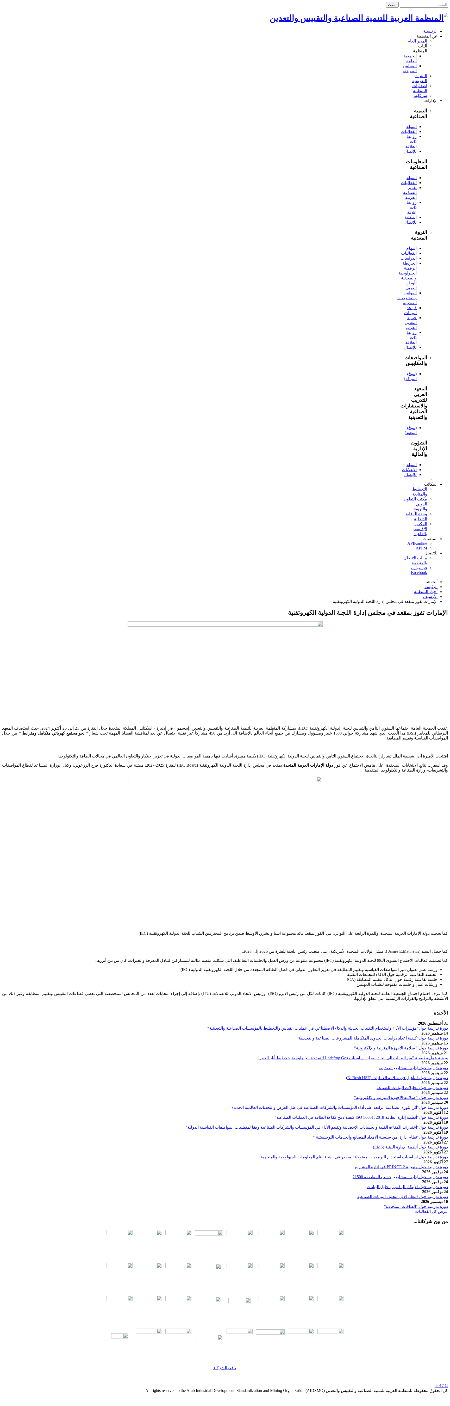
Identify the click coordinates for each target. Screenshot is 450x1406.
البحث (392, 5)
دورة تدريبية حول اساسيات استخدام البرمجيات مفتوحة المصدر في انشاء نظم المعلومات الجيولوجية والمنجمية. (354, 1157)
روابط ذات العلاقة (411, 141)
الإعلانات (409, 469)
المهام (411, 126)
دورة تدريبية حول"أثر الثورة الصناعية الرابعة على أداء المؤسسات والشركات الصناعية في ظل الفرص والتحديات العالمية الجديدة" (339, 1107)
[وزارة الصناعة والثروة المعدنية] (301, 1299)
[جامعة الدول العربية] (330, 1234)
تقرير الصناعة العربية (410, 192)
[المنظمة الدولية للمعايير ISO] (178, 1266)
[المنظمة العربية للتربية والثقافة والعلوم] (301, 1234)
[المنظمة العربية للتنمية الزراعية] (272, 1234)
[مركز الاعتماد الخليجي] (301, 1266)
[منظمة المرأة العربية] (149, 1234)
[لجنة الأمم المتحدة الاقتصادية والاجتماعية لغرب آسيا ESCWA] (149, 1266)
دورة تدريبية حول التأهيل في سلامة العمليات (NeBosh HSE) (397, 1077)
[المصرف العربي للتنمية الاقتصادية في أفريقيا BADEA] (210, 1338)
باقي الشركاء (224, 1368)
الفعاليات (409, 131)
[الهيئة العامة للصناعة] (272, 1299)
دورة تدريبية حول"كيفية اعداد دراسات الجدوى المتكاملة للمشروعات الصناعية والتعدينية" (372, 1038)
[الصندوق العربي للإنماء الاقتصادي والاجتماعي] (330, 1332)
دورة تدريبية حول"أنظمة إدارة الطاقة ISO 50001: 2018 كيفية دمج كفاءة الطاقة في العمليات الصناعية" (361, 1117)
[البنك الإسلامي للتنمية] (240, 1332)
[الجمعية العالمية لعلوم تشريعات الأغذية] (120, 1299)
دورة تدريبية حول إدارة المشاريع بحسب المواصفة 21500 (400, 1177)
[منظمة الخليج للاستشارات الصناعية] (120, 1341)
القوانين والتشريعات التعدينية (407, 298)
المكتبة (411, 217)
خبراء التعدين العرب (411, 322)
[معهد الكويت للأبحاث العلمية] (178, 1299)
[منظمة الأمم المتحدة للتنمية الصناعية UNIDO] (120, 1266)
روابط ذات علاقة (412, 207)
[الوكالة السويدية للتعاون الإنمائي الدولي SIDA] (178, 1332)
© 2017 (441, 1385)
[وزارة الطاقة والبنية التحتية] (330, 1299)
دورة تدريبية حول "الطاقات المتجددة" (416, 1206)
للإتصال (410, 151)
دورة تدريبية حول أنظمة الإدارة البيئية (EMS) (410, 1147)
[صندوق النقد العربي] (120, 1234)
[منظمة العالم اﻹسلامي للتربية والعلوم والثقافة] (149, 1332)
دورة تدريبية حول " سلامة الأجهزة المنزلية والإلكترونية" (401, 1048)
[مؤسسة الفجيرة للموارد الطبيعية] (239, 1309)
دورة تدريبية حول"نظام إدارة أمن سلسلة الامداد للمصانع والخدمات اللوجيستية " (380, 1137)
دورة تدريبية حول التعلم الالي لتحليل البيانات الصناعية (402, 1196)
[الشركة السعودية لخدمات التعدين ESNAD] (301, 1332)
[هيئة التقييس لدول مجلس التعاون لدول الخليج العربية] (330, 1266)
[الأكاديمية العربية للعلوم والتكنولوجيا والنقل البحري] (178, 1234)
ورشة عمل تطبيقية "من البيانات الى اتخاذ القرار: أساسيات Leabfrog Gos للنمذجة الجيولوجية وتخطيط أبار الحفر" (353, 1058)
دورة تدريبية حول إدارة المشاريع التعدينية (413, 1068)
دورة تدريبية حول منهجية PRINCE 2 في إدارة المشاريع (401, 1167)
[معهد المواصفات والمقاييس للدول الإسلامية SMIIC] (272, 1266)
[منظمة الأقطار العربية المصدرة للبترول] (209, 1309)
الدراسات (409, 258)
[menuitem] (430, 31)
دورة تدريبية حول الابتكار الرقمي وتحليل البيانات (407, 1186)
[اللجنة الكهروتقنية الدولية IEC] (209, 1276)
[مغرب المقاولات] (149, 1299)
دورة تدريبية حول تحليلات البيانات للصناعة (412, 1087)
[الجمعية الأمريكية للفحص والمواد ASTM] (240, 1266)
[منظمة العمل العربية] (209, 1243)
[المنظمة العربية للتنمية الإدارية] (240, 1234)
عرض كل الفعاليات (431, 1211)
